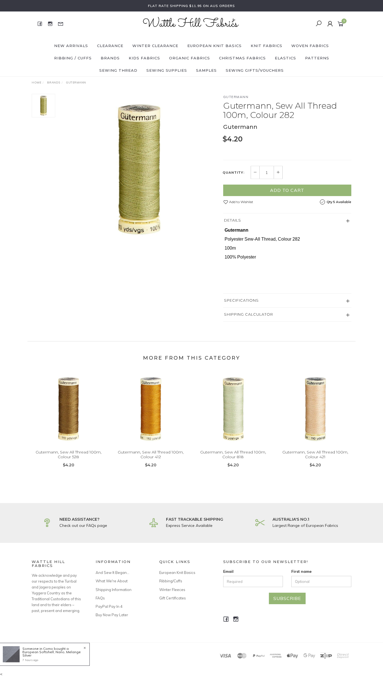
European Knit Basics (214, 45)
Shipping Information (113, 589)
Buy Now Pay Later (112, 615)
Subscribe (287, 598)
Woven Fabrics (310, 45)
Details (232, 220)
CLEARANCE (110, 45)
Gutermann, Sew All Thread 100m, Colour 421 (315, 454)
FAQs (100, 598)
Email (228, 571)
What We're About (112, 581)
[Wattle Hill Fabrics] (191, 23)
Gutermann (236, 97)
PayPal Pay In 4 (109, 606)
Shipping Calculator (248, 314)
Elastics (285, 58)
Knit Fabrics (266, 45)
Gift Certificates (172, 598)
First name (301, 571)
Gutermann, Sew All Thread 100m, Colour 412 (151, 454)
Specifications (241, 300)
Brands (110, 58)
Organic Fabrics (189, 58)
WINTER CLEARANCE (155, 45)
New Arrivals (71, 45)
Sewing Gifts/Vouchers (255, 70)
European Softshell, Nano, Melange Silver (51, 653)
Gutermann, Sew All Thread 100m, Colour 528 (68, 454)
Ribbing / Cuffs (73, 58)
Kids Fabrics (144, 58)
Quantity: (233, 172)
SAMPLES (206, 70)
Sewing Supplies (166, 70)
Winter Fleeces (172, 589)
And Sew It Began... (112, 572)
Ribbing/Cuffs (170, 581)
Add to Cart (287, 190)
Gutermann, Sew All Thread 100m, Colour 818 (233, 454)
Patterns (317, 58)
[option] (139, 169)
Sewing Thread (118, 70)
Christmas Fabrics (242, 58)
